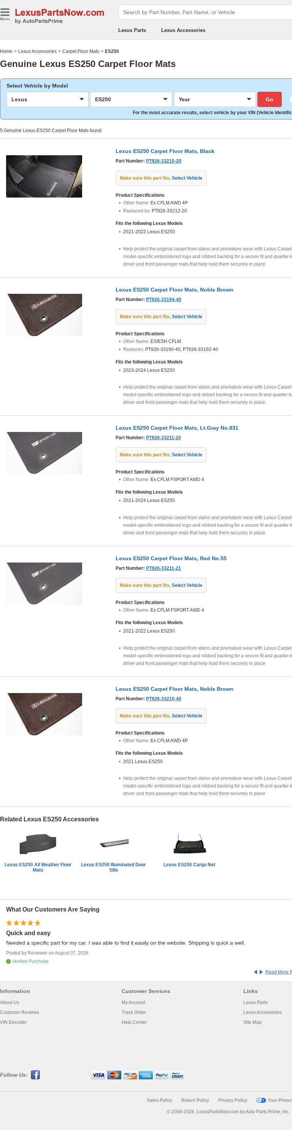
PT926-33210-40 (163, 698)
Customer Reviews (19, 1012)
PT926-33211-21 (163, 568)
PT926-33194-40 (163, 299)
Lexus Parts (132, 30)
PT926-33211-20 (163, 437)
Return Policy (195, 1100)
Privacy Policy (232, 1100)
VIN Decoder (13, 1022)
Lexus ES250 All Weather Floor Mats (38, 867)
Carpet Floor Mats (80, 51)
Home (6, 51)
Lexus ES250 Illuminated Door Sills (113, 867)
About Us (9, 1002)
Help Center (134, 1022)
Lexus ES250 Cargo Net (189, 864)
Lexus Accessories (183, 30)
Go (269, 99)
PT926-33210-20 (163, 161)
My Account (133, 1002)
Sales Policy (159, 1100)
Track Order (134, 1012)
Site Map (252, 1022)
